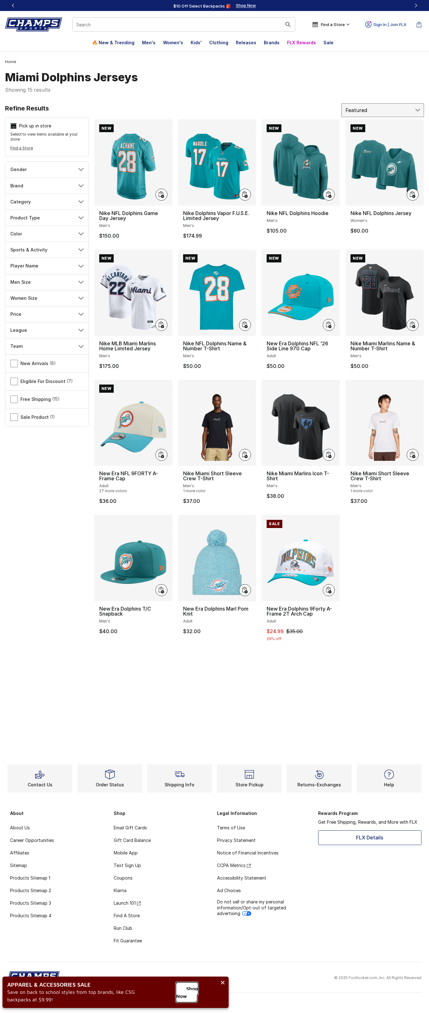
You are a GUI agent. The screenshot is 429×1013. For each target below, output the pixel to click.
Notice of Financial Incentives (248, 852)
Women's (173, 42)
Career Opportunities (32, 840)
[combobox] (184, 24)
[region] (214, 5)
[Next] (416, 5)
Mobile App (126, 852)
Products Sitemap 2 (30, 890)
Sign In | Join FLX (389, 24)
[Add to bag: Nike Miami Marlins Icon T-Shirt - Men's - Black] (329, 455)
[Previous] (13, 5)
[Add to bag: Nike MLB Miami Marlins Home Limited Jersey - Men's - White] (161, 325)
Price (15, 314)
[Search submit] (288, 24)
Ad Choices (229, 890)
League (18, 330)
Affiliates (19, 852)
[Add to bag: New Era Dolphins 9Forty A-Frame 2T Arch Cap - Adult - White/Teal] (329, 590)
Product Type (25, 217)
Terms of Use (231, 827)
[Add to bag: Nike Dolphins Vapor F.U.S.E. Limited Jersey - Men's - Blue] (245, 195)
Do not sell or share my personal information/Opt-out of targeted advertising (251, 907)
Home (10, 61)
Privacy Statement (236, 840)
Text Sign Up (127, 865)
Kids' (196, 42)
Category (20, 201)
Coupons (123, 878)
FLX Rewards (301, 42)
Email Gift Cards (130, 827)
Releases (246, 42)
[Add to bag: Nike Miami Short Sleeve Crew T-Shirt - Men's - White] (413, 455)
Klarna (120, 890)
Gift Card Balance (132, 840)
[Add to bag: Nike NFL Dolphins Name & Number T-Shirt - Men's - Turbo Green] (245, 325)
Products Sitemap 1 (30, 878)
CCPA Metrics (231, 865)
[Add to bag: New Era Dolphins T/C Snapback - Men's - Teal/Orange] (161, 590)
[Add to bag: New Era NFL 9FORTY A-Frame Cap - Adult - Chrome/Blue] (161, 455)
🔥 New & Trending (113, 42)
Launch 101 (125, 903)
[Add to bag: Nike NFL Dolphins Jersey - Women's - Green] (413, 195)
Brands (272, 42)
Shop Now (187, 992)
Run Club (123, 928)
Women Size (23, 298)
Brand (16, 185)
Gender (18, 169)
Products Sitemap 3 (30, 903)
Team (16, 346)
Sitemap (18, 865)
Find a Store (21, 148)
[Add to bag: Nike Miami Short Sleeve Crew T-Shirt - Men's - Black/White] (245, 455)
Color (16, 233)
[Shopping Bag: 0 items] (419, 24)
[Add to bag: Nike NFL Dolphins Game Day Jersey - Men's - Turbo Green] (161, 195)
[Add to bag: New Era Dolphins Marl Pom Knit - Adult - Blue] (245, 590)
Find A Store (127, 915)
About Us (20, 827)
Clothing (218, 42)
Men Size (20, 282)
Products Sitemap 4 (31, 915)
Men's (148, 42)
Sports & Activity (28, 249)
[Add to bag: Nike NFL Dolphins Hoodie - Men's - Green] (329, 195)
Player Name (24, 265)
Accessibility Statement (241, 878)
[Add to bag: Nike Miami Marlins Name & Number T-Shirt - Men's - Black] (413, 325)
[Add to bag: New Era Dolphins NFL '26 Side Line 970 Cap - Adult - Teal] (329, 325)
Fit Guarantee (128, 940)
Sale (328, 42)
